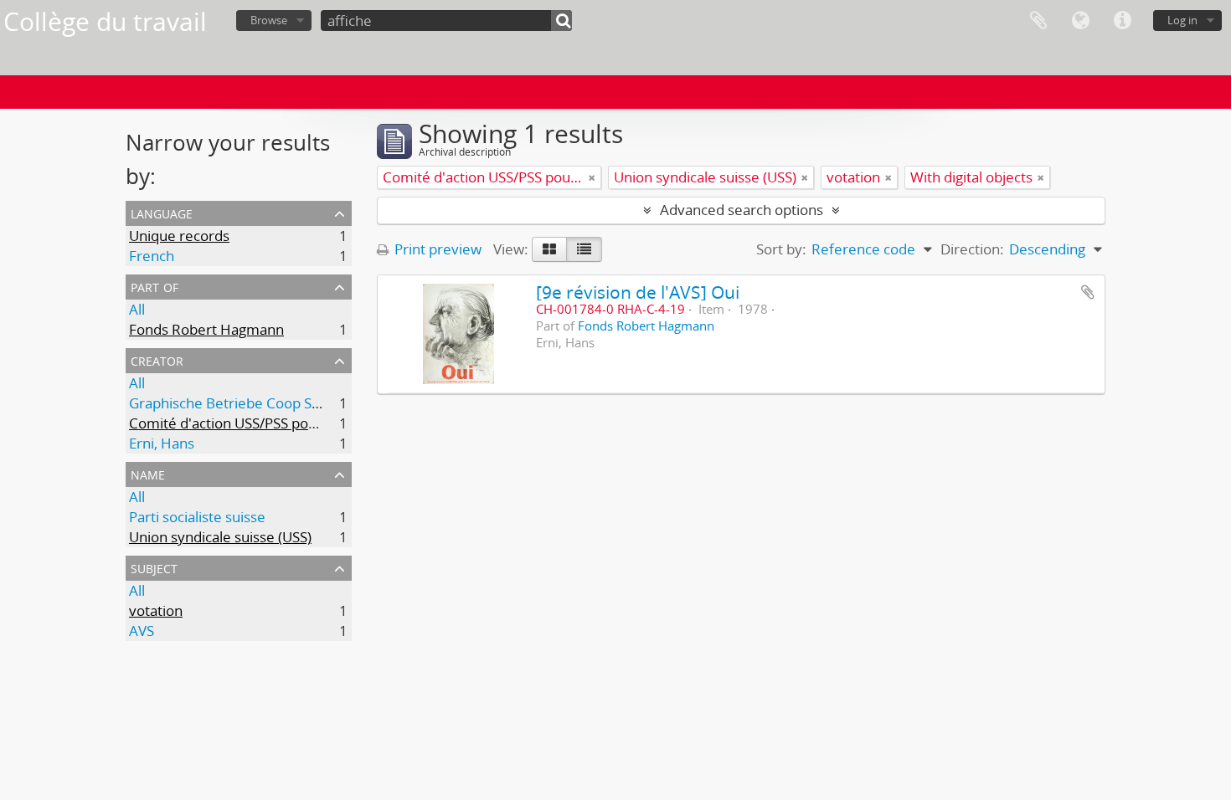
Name (148, 473)
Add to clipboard (1087, 292)
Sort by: (781, 249)
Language (1080, 21)
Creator (157, 359)
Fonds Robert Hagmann (206, 329)
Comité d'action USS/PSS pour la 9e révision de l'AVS (298, 423)
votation (156, 610)
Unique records (179, 235)
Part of (154, 285)
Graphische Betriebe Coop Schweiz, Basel (263, 403)
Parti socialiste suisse (197, 516)
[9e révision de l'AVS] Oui (637, 291)
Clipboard (1038, 21)
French (151, 255)
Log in (1182, 20)
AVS (141, 630)
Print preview (436, 249)
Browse (268, 20)
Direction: (972, 249)
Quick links (1122, 21)
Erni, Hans (161, 443)
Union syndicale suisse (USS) (220, 536)
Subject (154, 567)
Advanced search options (741, 209)
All (137, 309)
